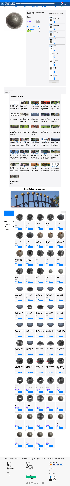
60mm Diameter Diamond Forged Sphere (39, 367)
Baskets (24, 107)
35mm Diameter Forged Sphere (60, 259)
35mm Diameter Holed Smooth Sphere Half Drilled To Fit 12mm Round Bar (60, 241)
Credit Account (35, 459)
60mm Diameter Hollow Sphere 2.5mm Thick (18, 422)
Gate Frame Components (55, 169)
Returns (38, 458)
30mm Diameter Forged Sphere (49, 277)
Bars (14, 107)
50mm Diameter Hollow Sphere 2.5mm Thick (56, 18)
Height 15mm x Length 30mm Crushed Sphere (30, 223)
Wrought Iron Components (30, 466)
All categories (9, 466)
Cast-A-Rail (55, 144)
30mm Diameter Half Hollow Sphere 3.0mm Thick (19, 295)
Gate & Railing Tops (45, 119)
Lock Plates (14, 169)
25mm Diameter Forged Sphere (49, 259)
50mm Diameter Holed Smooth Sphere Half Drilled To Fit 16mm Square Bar (50, 387)
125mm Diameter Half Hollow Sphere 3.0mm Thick (61, 313)
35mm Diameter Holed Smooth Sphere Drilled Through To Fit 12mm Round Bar (19, 259)
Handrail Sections (55, 119)
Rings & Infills (35, 143)
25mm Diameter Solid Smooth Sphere (55, 60)
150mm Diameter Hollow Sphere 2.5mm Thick (39, 440)
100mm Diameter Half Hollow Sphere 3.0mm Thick (50, 313)
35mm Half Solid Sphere (39, 348)
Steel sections (28, 463)
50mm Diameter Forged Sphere (29, 277)
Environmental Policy (24, 458)
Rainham (8, 472)
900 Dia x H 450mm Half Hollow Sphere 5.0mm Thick (30, 349)
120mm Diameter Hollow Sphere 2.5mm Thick (29, 440)
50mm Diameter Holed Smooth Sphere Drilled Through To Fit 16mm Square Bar (40, 387)
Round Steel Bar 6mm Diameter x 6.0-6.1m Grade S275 (55, 46)
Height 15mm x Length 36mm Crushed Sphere (40, 223)
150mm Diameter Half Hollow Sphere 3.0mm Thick (19, 331)
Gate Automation (28, 470)
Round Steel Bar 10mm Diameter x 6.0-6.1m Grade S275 (56, 75)
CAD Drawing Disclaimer (14, 458)
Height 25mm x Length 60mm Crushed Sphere (18, 241)
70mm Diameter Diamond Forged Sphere (50, 367)
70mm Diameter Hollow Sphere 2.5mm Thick (56, 39)
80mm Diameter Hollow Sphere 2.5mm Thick (56, 32)
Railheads (55, 131)
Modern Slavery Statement (59, 458)
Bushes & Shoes (24, 156)
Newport (8, 477)
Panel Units (24, 169)
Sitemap (8, 469)
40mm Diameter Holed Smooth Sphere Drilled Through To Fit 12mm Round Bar (19, 387)
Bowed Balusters (14, 181)
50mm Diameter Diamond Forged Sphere (29, 367)
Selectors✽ (15, 6)
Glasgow (8, 473)
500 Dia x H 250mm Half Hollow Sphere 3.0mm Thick (50, 331)
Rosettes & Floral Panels (14, 143)
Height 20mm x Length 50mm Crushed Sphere (49, 223)
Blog (55, 6)
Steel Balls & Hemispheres (14, 156)
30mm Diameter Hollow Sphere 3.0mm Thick (39, 404)
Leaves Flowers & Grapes (24, 131)
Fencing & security (29, 465)
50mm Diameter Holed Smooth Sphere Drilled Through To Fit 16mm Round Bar (19, 405)
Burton (8, 478)
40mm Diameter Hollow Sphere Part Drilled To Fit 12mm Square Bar (29, 259)
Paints (45, 143)
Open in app (43, 29)
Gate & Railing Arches (35, 156)
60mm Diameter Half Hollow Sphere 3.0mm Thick (50, 295)
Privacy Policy (50, 458)
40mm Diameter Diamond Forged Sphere (19, 367)
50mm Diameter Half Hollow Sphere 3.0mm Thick (40, 295)
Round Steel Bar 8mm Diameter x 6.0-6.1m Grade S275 (55, 53)
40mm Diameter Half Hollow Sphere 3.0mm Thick (30, 295)
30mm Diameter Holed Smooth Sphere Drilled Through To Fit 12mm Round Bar (50, 241)
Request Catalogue (45, 6)
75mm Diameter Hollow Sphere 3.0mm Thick (39, 422)
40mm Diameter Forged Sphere (18, 277)
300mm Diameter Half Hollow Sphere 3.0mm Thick (40, 331)
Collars (14, 119)
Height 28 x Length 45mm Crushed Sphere (29, 241)
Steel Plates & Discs (45, 156)
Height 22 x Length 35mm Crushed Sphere (60, 223)
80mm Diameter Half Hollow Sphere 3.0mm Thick (30, 313)
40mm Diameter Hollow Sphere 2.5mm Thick (56, 25)
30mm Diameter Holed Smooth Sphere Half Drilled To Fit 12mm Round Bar (40, 241)
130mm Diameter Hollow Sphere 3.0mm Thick (19, 349)
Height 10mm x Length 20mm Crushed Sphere (19, 223)
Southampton (9, 475)
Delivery (43, 458)
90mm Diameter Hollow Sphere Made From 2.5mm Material (60, 423)
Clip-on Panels (55, 107)
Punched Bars (45, 169)
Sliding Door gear (28, 471)
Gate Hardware (28, 469)
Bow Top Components (35, 107)
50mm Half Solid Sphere (49, 348)
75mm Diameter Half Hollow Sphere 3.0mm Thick (19, 313)
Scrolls (24, 143)
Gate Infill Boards (35, 169)
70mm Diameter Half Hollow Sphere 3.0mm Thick (61, 295)
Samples (8, 464)
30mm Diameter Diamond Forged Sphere (60, 349)
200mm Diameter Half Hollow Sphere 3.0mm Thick (30, 331)
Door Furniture (35, 120)
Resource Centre (35, 6)
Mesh (27, 464)
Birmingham (8, 474)
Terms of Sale (32, 458)
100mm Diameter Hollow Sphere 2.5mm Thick (56, 68)
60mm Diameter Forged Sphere (60, 277)
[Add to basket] (54, 22)
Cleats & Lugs (45, 107)
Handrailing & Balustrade (30, 467)
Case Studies (9, 465)
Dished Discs (24, 119)
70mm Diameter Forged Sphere (39, 277)
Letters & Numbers (35, 132)
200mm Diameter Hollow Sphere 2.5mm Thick (50, 440)
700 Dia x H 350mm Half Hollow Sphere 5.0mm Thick (61, 331)
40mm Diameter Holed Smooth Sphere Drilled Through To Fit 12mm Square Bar (61, 367)
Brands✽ (25, 6)
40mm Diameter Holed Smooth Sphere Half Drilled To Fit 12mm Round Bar (30, 387)
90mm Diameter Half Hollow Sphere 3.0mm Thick (40, 313)
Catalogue (8, 463)
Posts (55, 156)
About (6, 458)
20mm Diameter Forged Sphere (39, 259)
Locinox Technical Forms (10, 468)
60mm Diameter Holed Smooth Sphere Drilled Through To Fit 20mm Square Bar (29, 405)
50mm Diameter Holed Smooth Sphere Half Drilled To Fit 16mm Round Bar (60, 387)
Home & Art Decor (14, 132)
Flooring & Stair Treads (29, 468)
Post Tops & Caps (45, 131)
